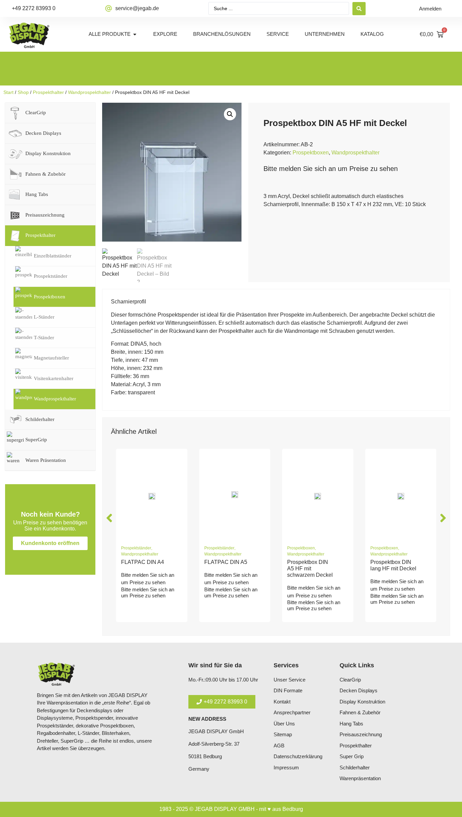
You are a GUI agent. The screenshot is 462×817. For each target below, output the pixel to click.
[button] (230, 114)
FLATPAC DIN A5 (225, 562)
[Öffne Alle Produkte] (134, 34)
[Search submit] (359, 8)
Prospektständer (136, 548)
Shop (23, 92)
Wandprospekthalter (89, 92)
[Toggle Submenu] (83, 113)
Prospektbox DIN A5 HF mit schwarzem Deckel (310, 568)
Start (8, 92)
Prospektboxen (311, 152)
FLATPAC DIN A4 (142, 562)
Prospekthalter (48, 92)
